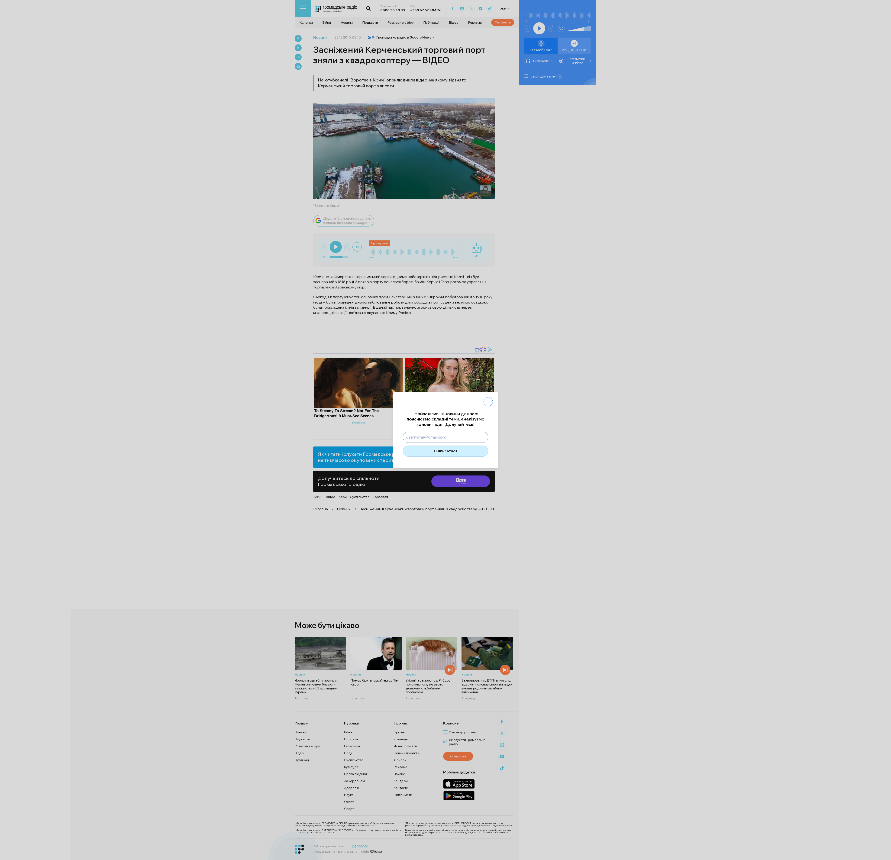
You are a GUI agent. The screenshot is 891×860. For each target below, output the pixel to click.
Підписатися (445, 451)
